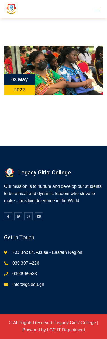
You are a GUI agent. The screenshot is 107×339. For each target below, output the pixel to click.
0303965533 (24, 273)
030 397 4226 (25, 263)
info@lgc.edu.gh (28, 284)
